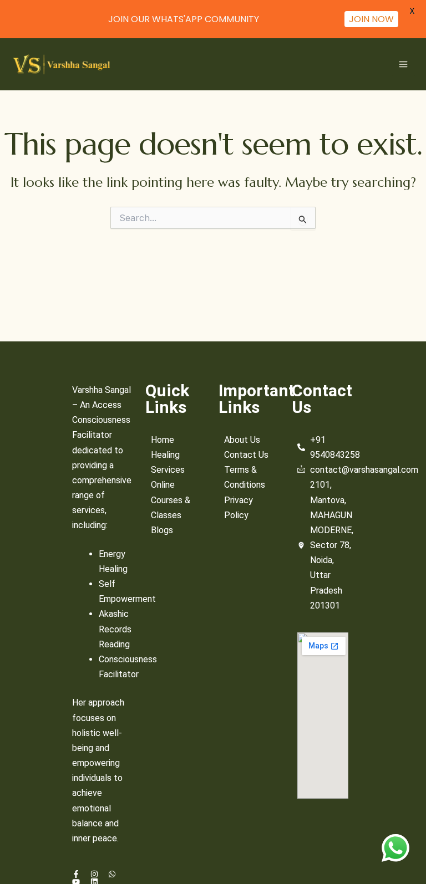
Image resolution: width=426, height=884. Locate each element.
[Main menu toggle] (403, 64)
